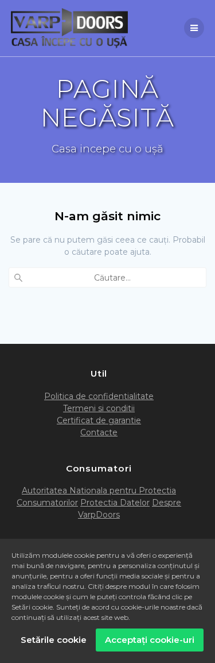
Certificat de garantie (99, 420)
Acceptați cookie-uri (149, 639)
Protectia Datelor (115, 502)
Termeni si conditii (99, 408)
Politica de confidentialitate (99, 396)
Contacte (99, 432)
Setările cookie (54, 639)
